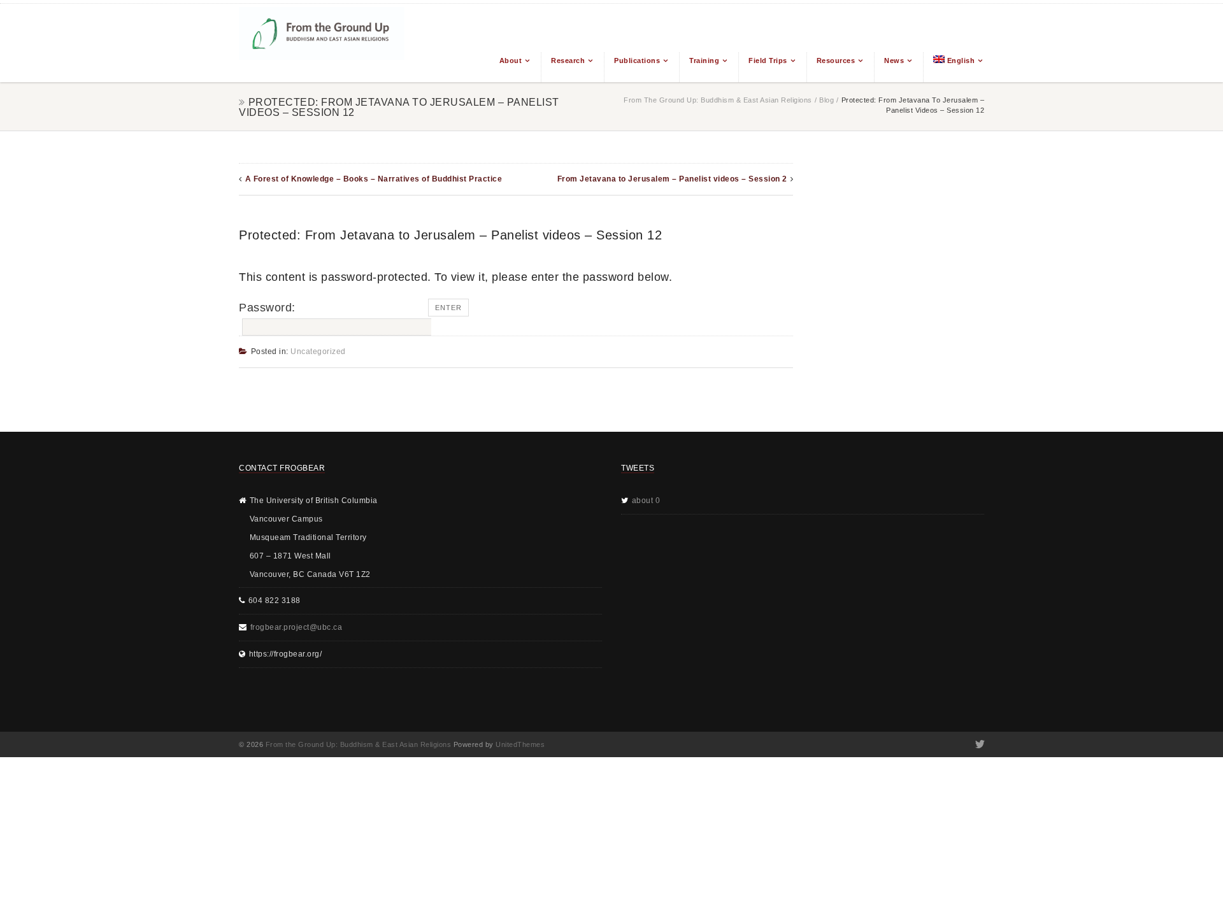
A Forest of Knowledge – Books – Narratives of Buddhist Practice (374, 178)
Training (704, 60)
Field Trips (767, 60)
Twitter (978, 744)
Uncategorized (318, 351)
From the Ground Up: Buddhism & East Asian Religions (718, 100)
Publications (637, 60)
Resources (836, 60)
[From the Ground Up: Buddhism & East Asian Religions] (321, 43)
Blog (826, 100)
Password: (267, 307)
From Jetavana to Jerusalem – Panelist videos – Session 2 (672, 178)
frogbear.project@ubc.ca (296, 627)
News (894, 60)
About (510, 60)
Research (568, 60)
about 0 (646, 500)
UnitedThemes (520, 744)
